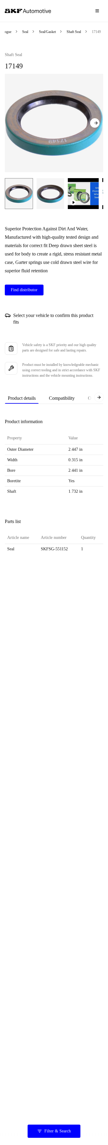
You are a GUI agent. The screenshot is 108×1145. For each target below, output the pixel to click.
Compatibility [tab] (62, 398)
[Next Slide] (95, 123)
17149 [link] (96, 32)
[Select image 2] (50, 193)
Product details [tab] (22, 398)
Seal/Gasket (47, 32)
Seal (25, 32)
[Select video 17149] (83, 193)
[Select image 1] (19, 193)
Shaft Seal (74, 32)
